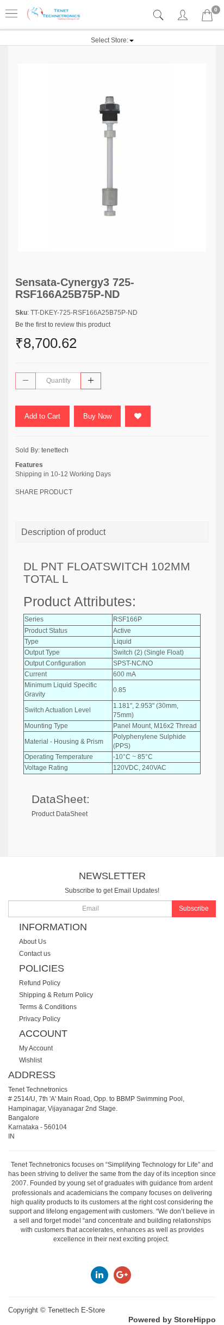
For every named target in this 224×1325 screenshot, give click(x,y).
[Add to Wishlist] (138, 416)
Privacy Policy (39, 1019)
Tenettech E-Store (76, 1310)
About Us (32, 941)
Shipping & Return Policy (56, 995)
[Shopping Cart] (207, 17)
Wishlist (30, 1060)
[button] (112, 40)
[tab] (160, 15)
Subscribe (194, 908)
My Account (36, 1048)
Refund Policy (39, 983)
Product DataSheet (60, 814)
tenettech (55, 450)
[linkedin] (99, 1274)
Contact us (35, 953)
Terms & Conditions (48, 1007)
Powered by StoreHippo (172, 1319)
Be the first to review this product (62, 324)
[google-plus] (122, 1274)
